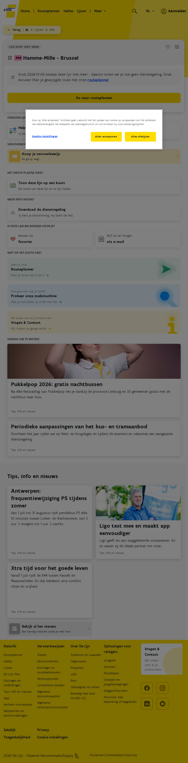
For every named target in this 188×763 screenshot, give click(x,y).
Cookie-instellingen (45, 136)
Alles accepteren (106, 136)
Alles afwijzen (140, 136)
